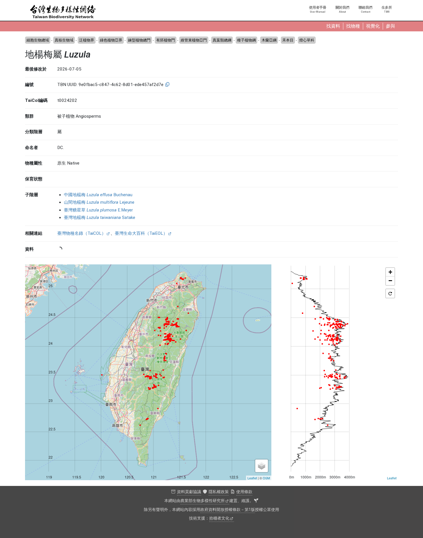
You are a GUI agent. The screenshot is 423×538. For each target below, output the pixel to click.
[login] (256, 501)
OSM (266, 478)
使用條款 (244, 491)
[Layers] (261, 465)
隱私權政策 (219, 491)
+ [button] (390, 272)
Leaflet (252, 478)
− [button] (390, 280)
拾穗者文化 (219, 518)
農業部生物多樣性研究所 (202, 500)
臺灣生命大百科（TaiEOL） (141, 233)
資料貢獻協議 (189, 491)
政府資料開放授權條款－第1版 (227, 509)
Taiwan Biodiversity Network (63, 12)
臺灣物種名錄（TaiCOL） (81, 233)
